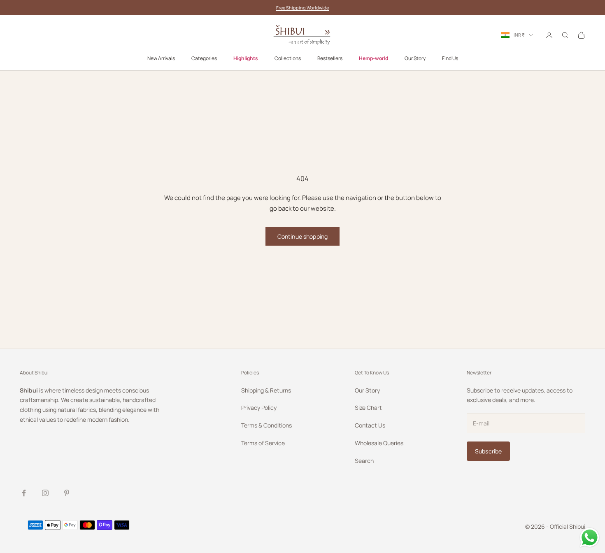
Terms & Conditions (266, 425)
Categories (204, 58)
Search (364, 461)
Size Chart (368, 407)
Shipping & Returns (266, 390)
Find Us (450, 58)
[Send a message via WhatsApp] (589, 537)
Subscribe (488, 451)
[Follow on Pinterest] (67, 493)
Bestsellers (329, 58)
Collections (288, 58)
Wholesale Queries (379, 443)
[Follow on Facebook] (24, 493)
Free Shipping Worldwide (302, 8)
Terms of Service (263, 443)
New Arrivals (161, 58)
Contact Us (370, 425)
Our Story (415, 58)
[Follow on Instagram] (45, 493)
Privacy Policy (259, 407)
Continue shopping (302, 236)
